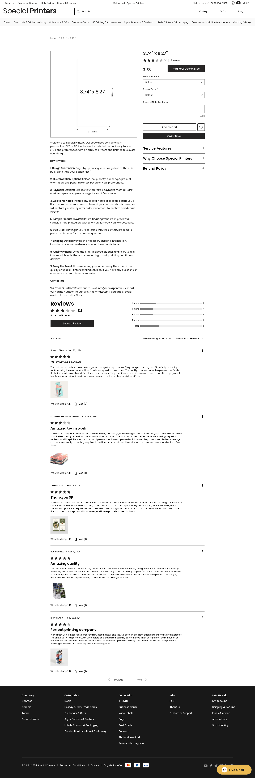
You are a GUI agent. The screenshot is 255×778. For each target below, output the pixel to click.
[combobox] (174, 82)
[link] (161, 60)
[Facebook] (211, 766)
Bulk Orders (47, 3)
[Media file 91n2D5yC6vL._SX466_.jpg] (59, 591)
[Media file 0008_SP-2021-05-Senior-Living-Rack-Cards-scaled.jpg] (59, 657)
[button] (233, 3)
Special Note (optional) (156, 102)
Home (54, 38)
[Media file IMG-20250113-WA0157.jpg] (59, 458)
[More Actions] (202, 350)
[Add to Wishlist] (201, 127)
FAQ (172, 701)
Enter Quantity (151, 76)
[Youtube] (205, 766)
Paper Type (150, 89)
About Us (175, 707)
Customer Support (28, 3)
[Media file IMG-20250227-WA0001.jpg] (59, 525)
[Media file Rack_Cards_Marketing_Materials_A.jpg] (59, 389)
